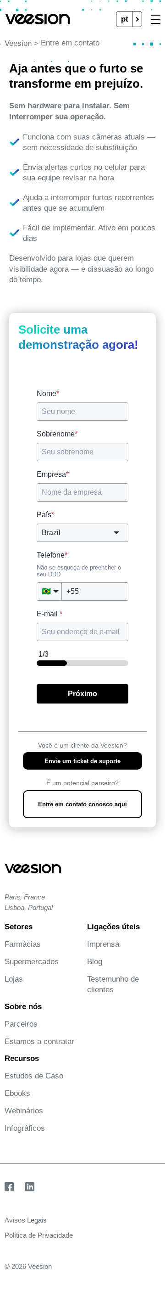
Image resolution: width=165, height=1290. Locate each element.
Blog (94, 961)
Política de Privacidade (39, 1235)
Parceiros (21, 1024)
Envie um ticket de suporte (82, 761)
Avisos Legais (26, 1220)
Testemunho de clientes (113, 984)
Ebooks (17, 1093)
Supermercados (32, 961)
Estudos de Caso (34, 1076)
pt (124, 19)
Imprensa (103, 944)
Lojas (14, 979)
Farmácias (23, 944)
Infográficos (25, 1128)
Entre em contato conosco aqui (82, 804)
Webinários (24, 1110)
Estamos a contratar (39, 1041)
